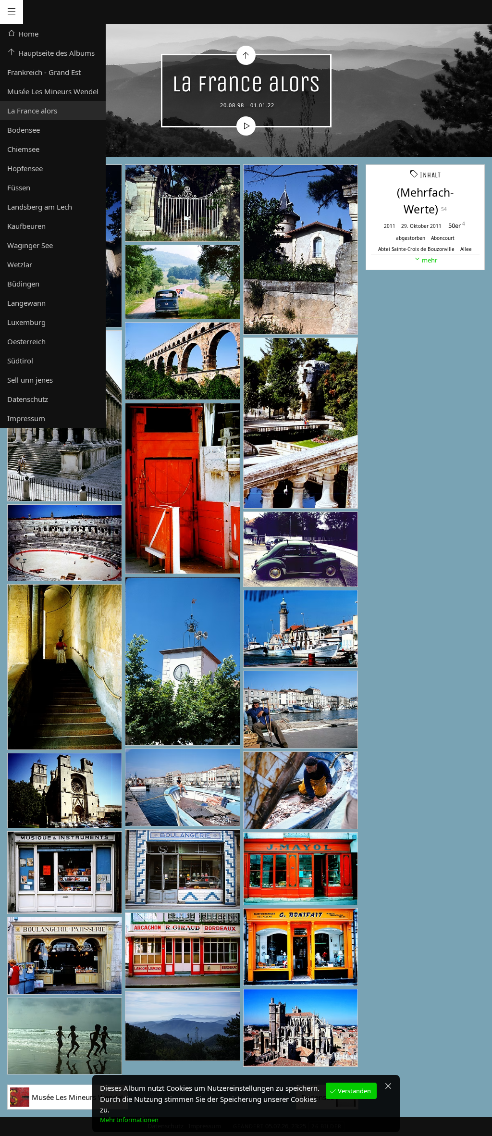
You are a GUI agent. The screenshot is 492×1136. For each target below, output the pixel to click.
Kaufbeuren (26, 226)
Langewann (26, 303)
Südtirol (20, 360)
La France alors (32, 110)
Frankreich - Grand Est (44, 72)
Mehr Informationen (129, 1119)
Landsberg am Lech (39, 207)
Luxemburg (26, 322)
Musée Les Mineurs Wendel (52, 91)
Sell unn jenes (30, 380)
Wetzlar (19, 264)
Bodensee (23, 130)
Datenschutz (27, 399)
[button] (15, 1121)
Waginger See (30, 245)
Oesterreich (26, 341)
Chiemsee (23, 149)
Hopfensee (25, 168)
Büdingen (23, 283)
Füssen (18, 187)
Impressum (26, 418)
